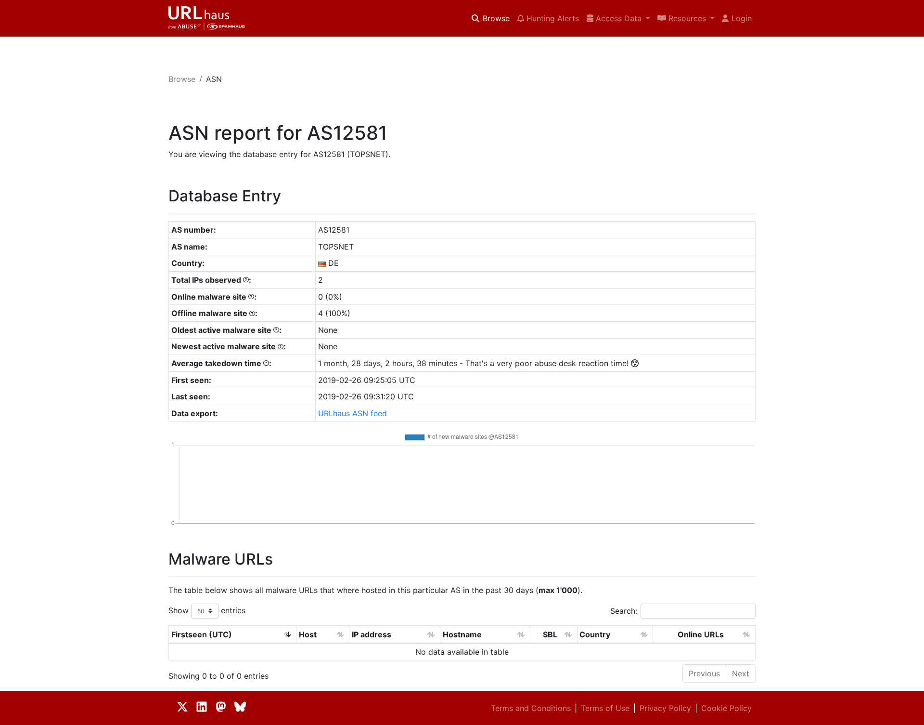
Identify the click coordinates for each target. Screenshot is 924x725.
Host (308, 634)
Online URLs (701, 634)
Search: (623, 611)
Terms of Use (605, 708)
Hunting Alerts (551, 18)
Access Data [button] (618, 18)
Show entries (206, 610)
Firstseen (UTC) (201, 634)
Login (742, 18)
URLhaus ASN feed (352, 413)
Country (594, 634)
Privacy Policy (665, 708)
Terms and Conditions (531, 708)
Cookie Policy (726, 708)
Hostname (462, 634)
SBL (550, 634)
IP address (371, 634)
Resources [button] (687, 18)
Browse (495, 18)
